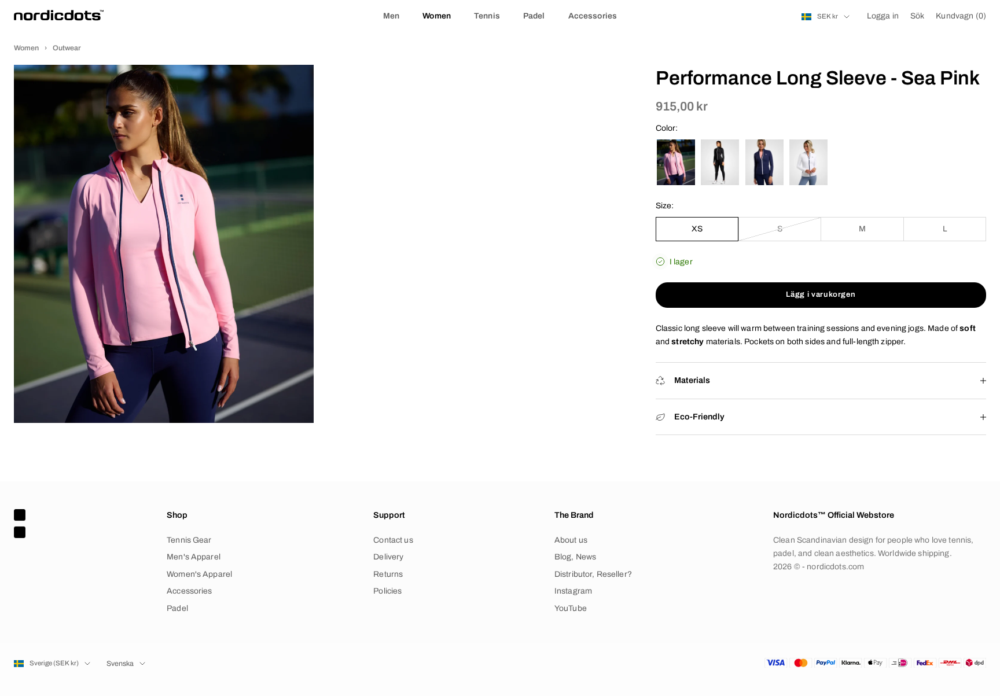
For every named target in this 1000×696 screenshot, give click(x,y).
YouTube (570, 608)
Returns (388, 574)
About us (570, 540)
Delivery (388, 557)
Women (436, 16)
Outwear (67, 48)
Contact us (393, 540)
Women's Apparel (199, 574)
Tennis (487, 16)
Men (391, 16)
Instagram (573, 591)
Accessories (592, 16)
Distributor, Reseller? (593, 574)
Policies (387, 591)
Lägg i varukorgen (820, 294)
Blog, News (575, 557)
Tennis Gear (189, 540)
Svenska (120, 664)
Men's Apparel (193, 557)
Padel (534, 16)
